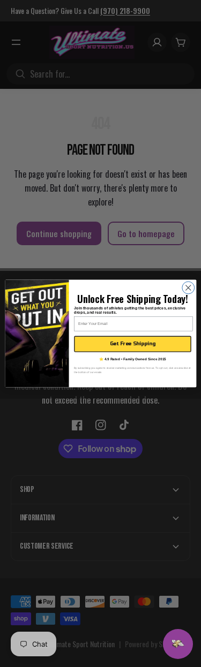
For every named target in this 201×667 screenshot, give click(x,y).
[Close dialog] (188, 288)
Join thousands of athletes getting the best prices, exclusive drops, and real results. (129, 310)
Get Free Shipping (132, 343)
